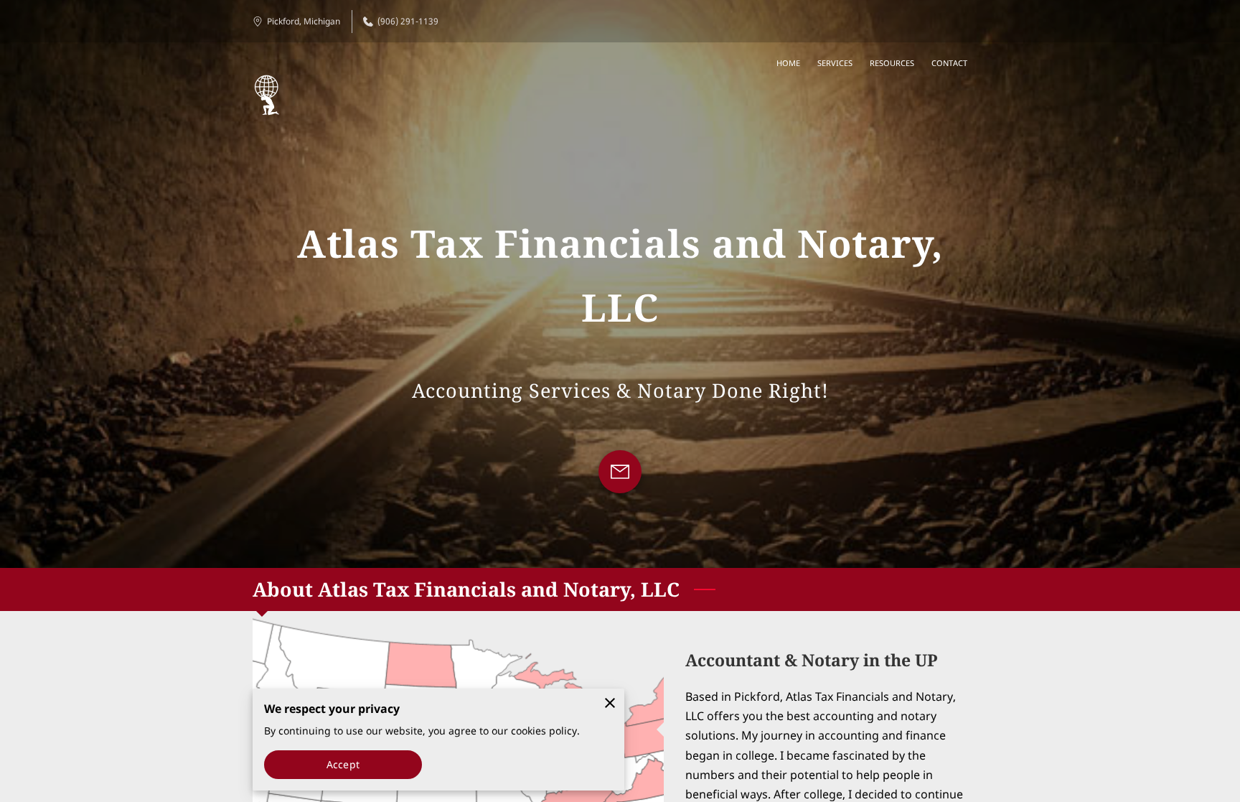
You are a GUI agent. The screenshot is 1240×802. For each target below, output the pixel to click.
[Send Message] (620, 471)
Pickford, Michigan (303, 21)
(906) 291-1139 (407, 21)
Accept (343, 764)
